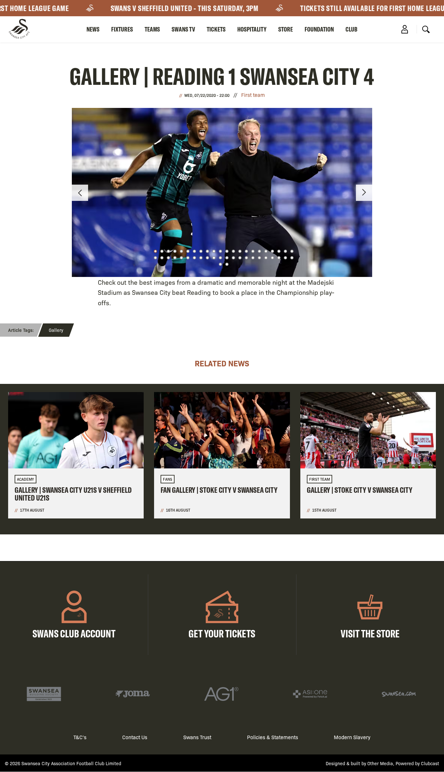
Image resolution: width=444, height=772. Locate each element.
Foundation (319, 29)
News (92, 29)
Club (352, 29)
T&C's (79, 737)
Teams (152, 29)
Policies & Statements (272, 737)
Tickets (216, 29)
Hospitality (252, 29)
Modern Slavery (352, 737)
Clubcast (430, 763)
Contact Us (134, 737)
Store (285, 29)
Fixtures (122, 29)
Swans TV (183, 29)
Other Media (380, 763)
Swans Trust (197, 737)
